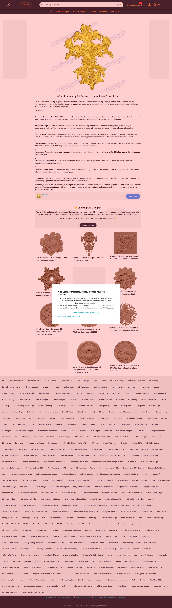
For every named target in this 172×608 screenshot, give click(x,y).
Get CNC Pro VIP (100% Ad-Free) (86, 312)
